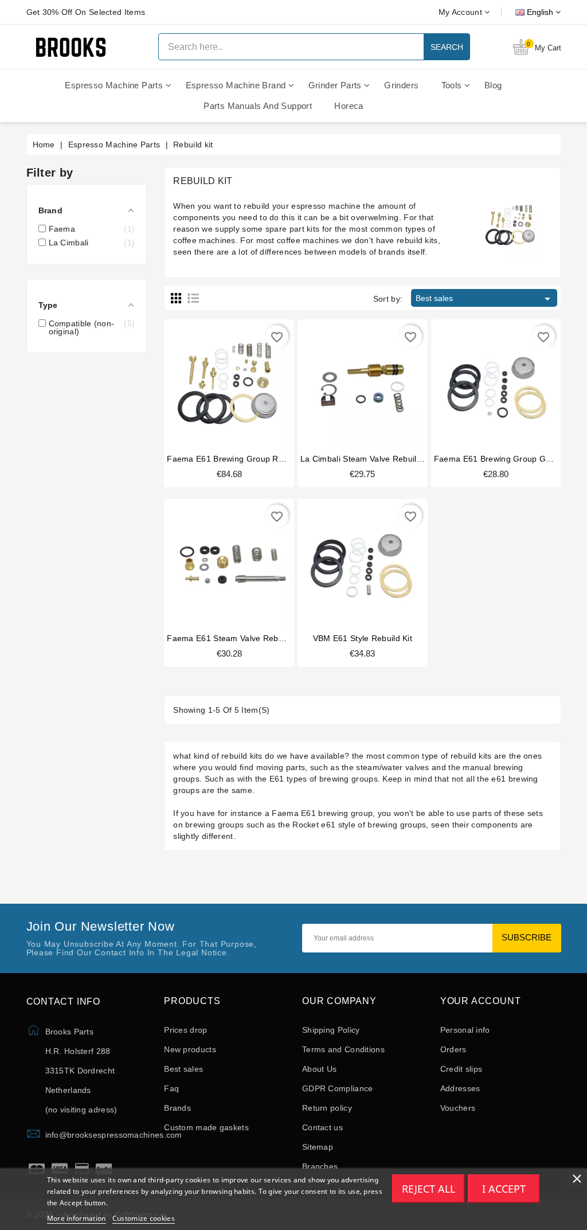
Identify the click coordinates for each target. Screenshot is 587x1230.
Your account (480, 1001)
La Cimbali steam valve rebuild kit (366, 458)
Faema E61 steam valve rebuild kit (235, 638)
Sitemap (317, 1146)
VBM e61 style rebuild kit (363, 638)
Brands (177, 1107)
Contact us (322, 1127)
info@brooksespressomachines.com (113, 1134)
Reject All (428, 1189)
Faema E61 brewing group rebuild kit (240, 458)
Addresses (460, 1088)
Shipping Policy (331, 1029)
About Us (319, 1068)
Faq (171, 1088)
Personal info (465, 1029)
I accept (504, 1189)
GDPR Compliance (337, 1088)
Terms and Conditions (343, 1049)
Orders (453, 1049)
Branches (320, 1166)
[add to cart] (217, 383)
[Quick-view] (240, 383)
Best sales (485, 299)
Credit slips (461, 1068)
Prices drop (185, 1029)
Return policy (327, 1107)
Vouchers (457, 1107)
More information (76, 1218)
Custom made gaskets (206, 1127)
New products (190, 1049)
